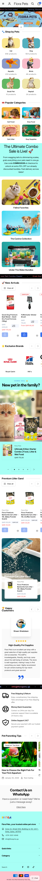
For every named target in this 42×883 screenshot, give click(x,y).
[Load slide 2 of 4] (19, 469)
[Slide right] (37, 288)
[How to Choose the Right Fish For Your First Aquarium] (19, 754)
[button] (3, 3)
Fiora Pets (14, 879)
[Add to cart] (5, 334)
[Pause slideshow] (21, 27)
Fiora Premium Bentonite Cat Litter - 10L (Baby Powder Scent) (25, 588)
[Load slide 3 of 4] (23, 469)
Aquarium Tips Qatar (12, 745)
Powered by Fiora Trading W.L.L (26, 879)
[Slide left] (31, 288)
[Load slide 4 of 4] (27, 469)
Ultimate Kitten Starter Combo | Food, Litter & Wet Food (25, 452)
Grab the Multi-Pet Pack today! (17, 276)
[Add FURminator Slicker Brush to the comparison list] (37, 336)
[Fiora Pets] (7, 818)
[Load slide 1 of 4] (14, 469)
